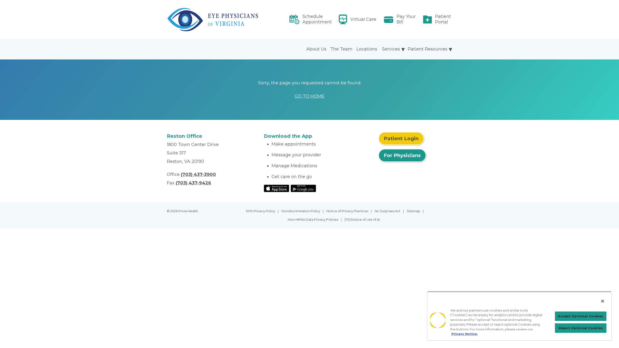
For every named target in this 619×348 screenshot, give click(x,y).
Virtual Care (363, 19)
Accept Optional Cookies (580, 316)
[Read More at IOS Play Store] (276, 188)
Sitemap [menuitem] (413, 211)
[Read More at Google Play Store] (303, 188)
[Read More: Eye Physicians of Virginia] (212, 19)
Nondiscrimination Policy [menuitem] (300, 211)
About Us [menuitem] (316, 49)
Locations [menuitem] (366, 49)
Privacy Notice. (464, 334)
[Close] (602, 301)
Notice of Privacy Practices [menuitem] (347, 211)
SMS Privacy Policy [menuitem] (260, 211)
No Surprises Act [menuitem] (387, 211)
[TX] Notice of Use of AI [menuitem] (362, 219)
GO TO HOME (309, 96)
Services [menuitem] (391, 49)
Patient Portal (443, 19)
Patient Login (401, 138)
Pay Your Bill (406, 19)
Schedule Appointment (317, 19)
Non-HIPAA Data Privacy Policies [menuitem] (313, 219)
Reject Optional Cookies (581, 328)
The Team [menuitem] (341, 49)
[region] (519, 315)
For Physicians (402, 155)
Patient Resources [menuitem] (427, 49)
